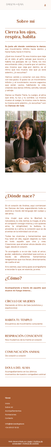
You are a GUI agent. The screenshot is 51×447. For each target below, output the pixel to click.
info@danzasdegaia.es (14, 424)
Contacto (9, 418)
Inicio (7, 403)
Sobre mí (9, 407)
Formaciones (10, 415)
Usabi (29, 441)
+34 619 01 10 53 (12, 427)
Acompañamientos (13, 411)
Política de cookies (31, 443)
